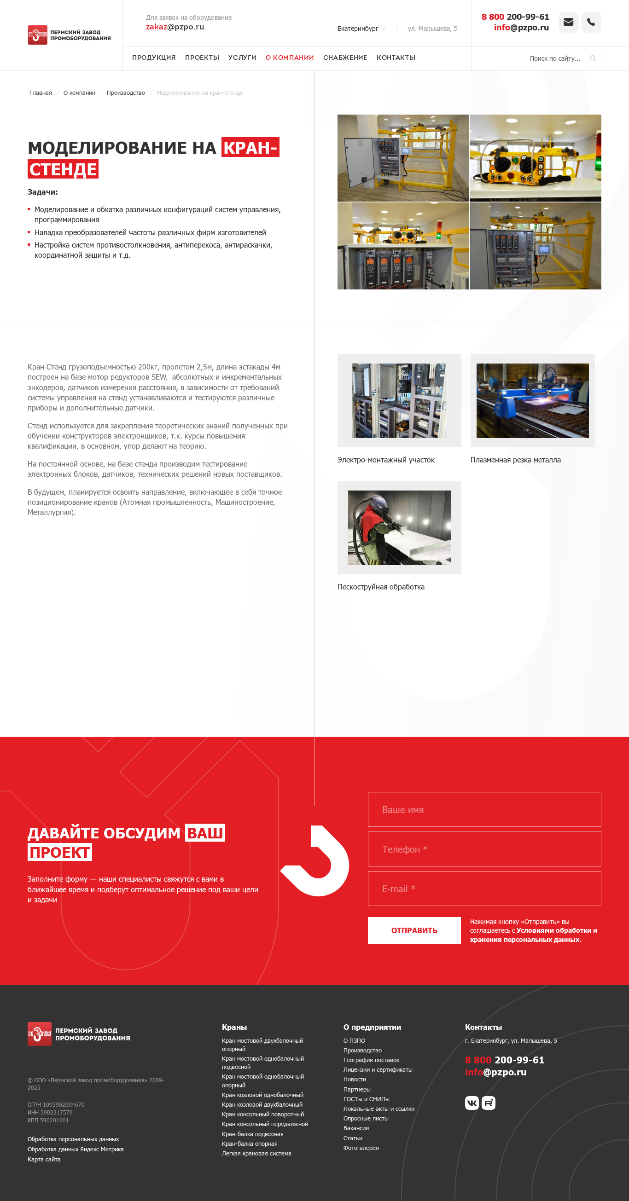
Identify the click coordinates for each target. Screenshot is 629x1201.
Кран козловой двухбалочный (262, 1104)
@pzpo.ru (175, 27)
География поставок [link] (371, 1059)
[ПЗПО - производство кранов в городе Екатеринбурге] (69, 35)
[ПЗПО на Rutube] (488, 1103)
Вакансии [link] (356, 1128)
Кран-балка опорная (250, 1143)
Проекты (202, 58)
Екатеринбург (358, 28)
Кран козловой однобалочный (262, 1094)
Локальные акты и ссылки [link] (379, 1108)
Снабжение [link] (345, 58)
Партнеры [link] (357, 1089)
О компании (290, 58)
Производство (363, 1050)
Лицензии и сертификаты (378, 1069)
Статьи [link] (353, 1138)
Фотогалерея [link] (361, 1147)
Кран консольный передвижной (265, 1123)
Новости (355, 1079)
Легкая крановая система (256, 1153)
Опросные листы (366, 1118)
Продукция (154, 58)
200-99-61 (515, 17)
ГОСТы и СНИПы (367, 1099)
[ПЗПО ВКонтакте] (472, 1103)
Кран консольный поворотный (263, 1114)
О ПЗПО (354, 1040)
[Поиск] (593, 58)
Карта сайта (44, 1159)
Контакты (396, 58)
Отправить (414, 930)
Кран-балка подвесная (253, 1133)
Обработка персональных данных (73, 1139)
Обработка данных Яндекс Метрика (76, 1149)
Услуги (242, 58)
